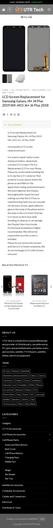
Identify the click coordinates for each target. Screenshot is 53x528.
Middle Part (10, 461)
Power (25, 394)
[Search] (10, 9)
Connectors (8, 380)
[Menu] (49, 9)
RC (32, 394)
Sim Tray (9, 478)
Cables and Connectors (14, 496)
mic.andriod (8, 390)
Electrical (7, 501)
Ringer (8, 470)
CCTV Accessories (11, 428)
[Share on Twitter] (11, 114)
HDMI (31, 385)
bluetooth (26, 371)
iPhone (39, 385)
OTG (35, 390)
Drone (27, 380)
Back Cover (10, 449)
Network (19, 390)
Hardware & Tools (11, 507)
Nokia (28, 390)
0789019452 (37, 2)
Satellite (6, 399)
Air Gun (6, 371)
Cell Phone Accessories (14, 434)
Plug (18, 394)
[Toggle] (5, 125)
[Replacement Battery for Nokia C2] (39, 284)
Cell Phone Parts (20, 90)
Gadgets (6, 423)
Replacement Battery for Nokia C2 (39, 304)
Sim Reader (10, 474)
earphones (36, 380)
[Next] (46, 48)
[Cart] (3, 9)
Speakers (16, 399)
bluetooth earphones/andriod (15, 375)
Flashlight (22, 385)
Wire (21, 404)
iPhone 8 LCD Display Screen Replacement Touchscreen (13, 306)
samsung (40, 394)
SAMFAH (33, 519)
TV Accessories (9, 404)
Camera (41, 375)
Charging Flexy (12, 457)
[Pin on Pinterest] (18, 114)
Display (18, 380)
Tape (32, 399)
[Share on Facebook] (7, 114)
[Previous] (7, 48)
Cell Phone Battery (14, 453)
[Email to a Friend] (15, 114)
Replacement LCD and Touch (19, 466)
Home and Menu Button (16, 445)
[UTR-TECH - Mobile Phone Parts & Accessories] (29, 9)
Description (15, 124)
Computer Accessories (13, 490)
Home (5, 90)
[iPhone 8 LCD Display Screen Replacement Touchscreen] (13, 284)
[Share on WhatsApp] (4, 114)
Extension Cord (9, 385)
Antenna (15, 371)
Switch (25, 399)
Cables (33, 375)
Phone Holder (8, 394)
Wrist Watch (30, 404)
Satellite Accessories (12, 485)
